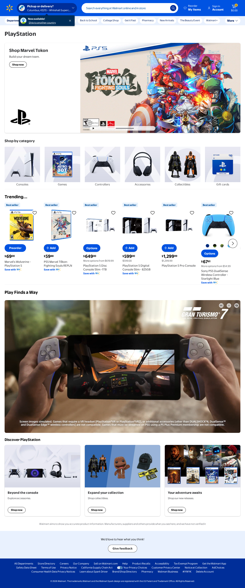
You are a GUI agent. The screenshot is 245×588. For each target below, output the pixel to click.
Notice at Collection (196, 567)
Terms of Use (48, 567)
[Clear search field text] (164, 8)
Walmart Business (168, 571)
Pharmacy (148, 20)
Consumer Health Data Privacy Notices (53, 571)
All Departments (23, 563)
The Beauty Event (190, 20)
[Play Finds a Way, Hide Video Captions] (221, 305)
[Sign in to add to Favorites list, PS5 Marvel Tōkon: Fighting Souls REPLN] (74, 213)
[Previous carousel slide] (107, 128)
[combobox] (130, 8)
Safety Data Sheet (26, 567)
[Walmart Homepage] (10, 8)
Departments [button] (15, 20)
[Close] (71, 20)
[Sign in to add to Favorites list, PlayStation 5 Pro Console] (192, 213)
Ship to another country (42, 22)
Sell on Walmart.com (106, 563)
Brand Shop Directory (124, 571)
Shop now (16, 509)
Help (125, 563)
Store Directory (46, 563)
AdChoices (218, 567)
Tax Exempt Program (186, 563)
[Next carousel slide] (144, 128)
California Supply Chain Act (97, 567)
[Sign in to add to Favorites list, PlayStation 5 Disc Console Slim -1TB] (113, 213)
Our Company (81, 563)
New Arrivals (167, 20)
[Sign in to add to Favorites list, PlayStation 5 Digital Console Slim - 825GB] (152, 213)
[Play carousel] (93, 128)
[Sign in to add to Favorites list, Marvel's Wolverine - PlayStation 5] (35, 213)
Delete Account (205, 571)
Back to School (88, 20)
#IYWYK (187, 571)
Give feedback (123, 548)
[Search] (173, 8)
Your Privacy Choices (135, 567)
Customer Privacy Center (166, 567)
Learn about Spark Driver (94, 571)
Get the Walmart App (214, 563)
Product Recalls (141, 563)
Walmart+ (212, 20)
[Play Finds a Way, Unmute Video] (236, 305)
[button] (192, 8)
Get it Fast (130, 20)
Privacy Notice (68, 567)
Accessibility (162, 563)
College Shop (111, 20)
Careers (64, 563)
